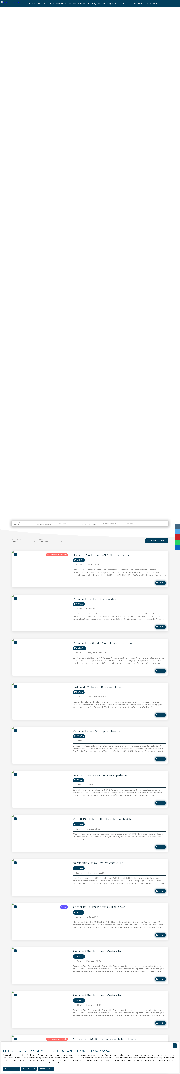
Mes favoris (138, 3)
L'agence (96, 3)
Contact (123, 3)
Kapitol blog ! (152, 3)
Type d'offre (17, 522)
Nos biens (42, 3)
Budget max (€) (110, 524)
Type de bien (40, 522)
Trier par (40, 539)
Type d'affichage (17, 539)
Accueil (32, 3)
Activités (62, 524)
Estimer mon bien (58, 3)
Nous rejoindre (109, 3)
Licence (129, 524)
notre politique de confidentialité (75, 1063)
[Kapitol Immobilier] (13, 3)
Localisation (84, 522)
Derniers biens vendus (79, 3)
